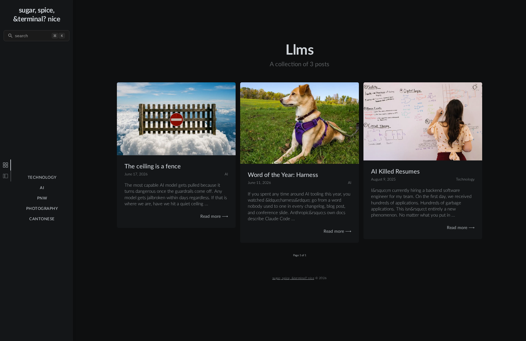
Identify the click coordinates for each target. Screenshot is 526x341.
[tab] (5, 165)
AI (42, 188)
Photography (42, 209)
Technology (42, 178)
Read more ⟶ (214, 216)
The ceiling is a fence (152, 166)
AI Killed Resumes (395, 172)
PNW (42, 198)
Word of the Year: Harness (283, 175)
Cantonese (42, 219)
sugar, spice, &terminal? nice (293, 278)
